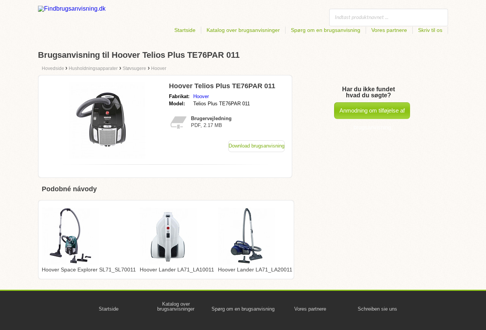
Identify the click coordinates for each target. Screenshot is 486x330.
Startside (185, 30)
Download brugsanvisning (256, 146)
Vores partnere (389, 30)
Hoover (201, 96)
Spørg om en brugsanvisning (325, 30)
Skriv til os (430, 30)
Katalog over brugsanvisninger (243, 30)
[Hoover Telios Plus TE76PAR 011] (107, 156)
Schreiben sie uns (377, 309)
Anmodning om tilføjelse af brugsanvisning (372, 113)
